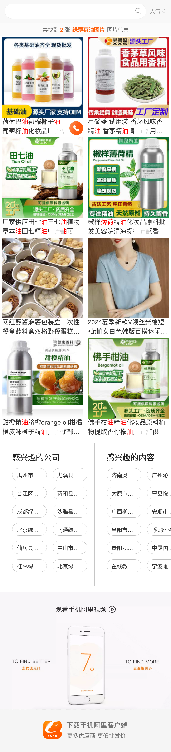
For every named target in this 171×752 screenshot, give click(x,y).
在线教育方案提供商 (135, 566)
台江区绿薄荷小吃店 (41, 493)
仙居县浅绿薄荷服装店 (44, 547)
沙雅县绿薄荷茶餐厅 (81, 511)
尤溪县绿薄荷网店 (79, 475)
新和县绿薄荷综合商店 (84, 493)
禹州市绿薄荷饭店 (38, 475)
